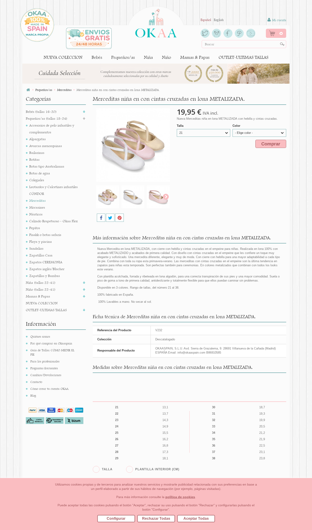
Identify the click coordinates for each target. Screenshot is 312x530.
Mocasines (37, 207)
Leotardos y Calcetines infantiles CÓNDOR (53, 190)
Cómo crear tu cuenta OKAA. (49, 388)
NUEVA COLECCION (63, 57)
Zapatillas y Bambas (44, 276)
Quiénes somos (40, 336)
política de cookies (180, 497)
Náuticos (35, 214)
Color (237, 125)
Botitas (34, 159)
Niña (148, 57)
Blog (33, 395)
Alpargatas (37, 139)
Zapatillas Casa (41, 255)
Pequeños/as (123, 57)
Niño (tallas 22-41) (41, 289)
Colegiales (36, 180)
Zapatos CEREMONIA (45, 262)
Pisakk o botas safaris (45, 235)
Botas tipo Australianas (46, 166)
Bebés (97, 57)
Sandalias (36, 248)
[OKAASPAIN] (155, 22)
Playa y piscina (40, 241)
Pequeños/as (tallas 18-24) (46, 118)
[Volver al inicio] (28, 90)
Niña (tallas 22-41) (41, 282)
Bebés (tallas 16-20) (41, 111)
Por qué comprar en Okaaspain (51, 343)
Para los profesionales (44, 361)
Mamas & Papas (194, 57)
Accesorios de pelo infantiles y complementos (51, 128)
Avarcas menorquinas (45, 146)
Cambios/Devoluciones (45, 375)
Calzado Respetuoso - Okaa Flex (53, 221)
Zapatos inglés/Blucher (46, 269)
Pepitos (34, 228)
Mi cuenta (278, 20)
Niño (166, 57)
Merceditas (37, 200)
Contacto (36, 382)
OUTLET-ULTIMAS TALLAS (243, 57)
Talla (180, 125)
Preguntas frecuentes (44, 368)
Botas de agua (39, 173)
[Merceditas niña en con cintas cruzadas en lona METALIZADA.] (107, 196)
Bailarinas (36, 152)
